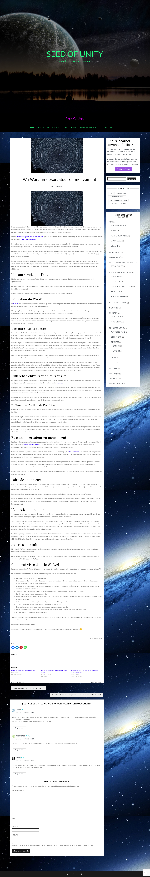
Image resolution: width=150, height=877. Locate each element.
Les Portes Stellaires (121, 286)
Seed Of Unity (75, 118)
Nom (14, 818)
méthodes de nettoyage (118, 200)
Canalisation (115, 252)
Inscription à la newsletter (91, 127)
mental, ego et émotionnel (32, 444)
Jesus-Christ (117, 266)
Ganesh (116, 346)
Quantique (114, 374)
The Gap (84, 874)
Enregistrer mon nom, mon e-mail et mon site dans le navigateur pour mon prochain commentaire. (52, 845)
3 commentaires (97, 682)
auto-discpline (121, 193)
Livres (114, 362)
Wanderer (116, 317)
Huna (113, 357)
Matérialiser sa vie (118, 303)
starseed (124, 203)
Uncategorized (116, 384)
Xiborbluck (116, 322)
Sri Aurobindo (74, 452)
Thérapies (114, 379)
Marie (18, 758)
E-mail (15, 826)
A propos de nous (51, 127)
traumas (59, 383)
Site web (15, 835)
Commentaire (18, 791)
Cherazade (20, 736)
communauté (115, 257)
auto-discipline (118, 332)
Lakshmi (116, 351)
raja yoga (113, 203)
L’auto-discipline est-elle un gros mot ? (23, 670)
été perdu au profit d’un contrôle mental (30, 237)
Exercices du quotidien (120, 272)
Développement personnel (122, 262)
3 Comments (58, 186)
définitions (116, 337)
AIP (111, 193)
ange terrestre (118, 226)
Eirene (18, 710)
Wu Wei (16, 304)
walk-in (114, 246)
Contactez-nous (68, 127)
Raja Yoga (115, 291)
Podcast (109, 127)
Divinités (115, 342)
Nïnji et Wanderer (19, 682)
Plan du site (36, 127)
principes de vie (116, 328)
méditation (114, 308)
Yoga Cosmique (118, 296)
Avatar (114, 231)
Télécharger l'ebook (123, 169)
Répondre (19, 728)
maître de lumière (119, 236)
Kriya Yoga (116, 276)
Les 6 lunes (116, 281)
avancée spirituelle (117, 196)
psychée (113, 368)
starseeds (116, 241)
